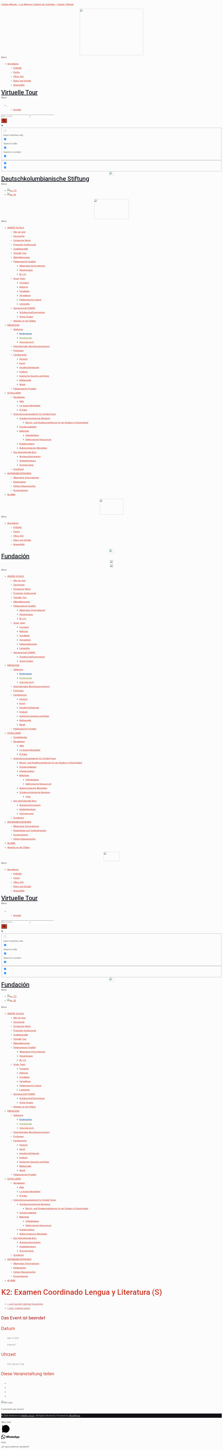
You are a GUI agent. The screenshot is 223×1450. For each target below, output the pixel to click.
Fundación (15, 556)
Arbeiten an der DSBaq (24, 321)
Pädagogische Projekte (24, 388)
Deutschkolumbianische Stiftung (45, 178)
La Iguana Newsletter (30, 405)
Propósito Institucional (24, 244)
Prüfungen (18, 350)
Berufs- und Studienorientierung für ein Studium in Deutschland (56, 422)
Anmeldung (13, 63)
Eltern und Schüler (22, 80)
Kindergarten (19, 482)
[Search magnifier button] (4, 120)
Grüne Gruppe (26, 316)
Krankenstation (26, 443)
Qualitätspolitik (20, 249)
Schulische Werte (22, 240)
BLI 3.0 (22, 274)
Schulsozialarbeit (27, 426)
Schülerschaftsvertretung (32, 312)
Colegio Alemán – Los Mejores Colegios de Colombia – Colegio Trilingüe (37, 4)
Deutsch (23, 359)
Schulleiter (24, 291)
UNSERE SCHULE (15, 227)
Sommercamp (26, 465)
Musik (22, 384)
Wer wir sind (19, 232)
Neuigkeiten (19, 397)
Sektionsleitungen (28, 644)
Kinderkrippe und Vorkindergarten (29, 830)
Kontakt (17, 109)
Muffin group (28, 1415)
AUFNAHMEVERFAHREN (19, 473)
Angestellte (19, 85)
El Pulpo (23, 410)
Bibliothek (24, 431)
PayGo (16, 72)
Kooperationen (20, 490)
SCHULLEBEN (14, 393)
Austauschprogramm (30, 456)
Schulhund (18, 469)
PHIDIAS (17, 68)
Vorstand (24, 282)
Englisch (23, 371)
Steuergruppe (26, 270)
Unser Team (19, 278)
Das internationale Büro (25, 452)
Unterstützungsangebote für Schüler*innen (34, 414)
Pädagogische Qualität (24, 261)
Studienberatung (27, 460)
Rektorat (23, 287)
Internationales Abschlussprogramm (31, 346)
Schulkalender (20, 737)
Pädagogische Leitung (30, 299)
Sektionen (18, 329)
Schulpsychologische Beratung (34, 418)
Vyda (27, 796)
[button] (111, 57)
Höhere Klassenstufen (24, 486)
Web (21, 401)
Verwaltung (25, 295)
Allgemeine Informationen (32, 265)
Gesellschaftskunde (29, 367)
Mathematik (25, 380)
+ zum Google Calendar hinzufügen (25, 1304)
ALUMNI (11, 494)
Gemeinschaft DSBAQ (24, 308)
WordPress (74, 1415)
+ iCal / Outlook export (18, 1308)
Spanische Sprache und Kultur (34, 376)
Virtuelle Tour (19, 92)
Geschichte (19, 236)
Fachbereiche (20, 354)
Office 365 (18, 76)
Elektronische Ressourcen (38, 439)
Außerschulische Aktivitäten (33, 448)
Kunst (22, 363)
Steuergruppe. (26, 614)
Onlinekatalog (32, 435)
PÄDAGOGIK (13, 325)
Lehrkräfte (24, 304)
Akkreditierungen (21, 257)
